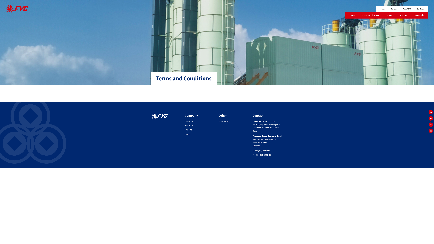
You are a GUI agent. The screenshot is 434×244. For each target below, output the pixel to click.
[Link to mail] (431, 131)
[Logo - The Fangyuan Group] (17, 9)
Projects (390, 15)
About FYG (407, 9)
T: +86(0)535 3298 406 (262, 155)
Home (352, 15)
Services (394, 9)
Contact (420, 9)
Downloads (419, 15)
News (383, 9)
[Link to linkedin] (431, 112)
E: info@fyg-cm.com (261, 150)
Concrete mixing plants (371, 15)
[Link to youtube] (431, 124)
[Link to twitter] (431, 118)
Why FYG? (404, 15)
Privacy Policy (224, 121)
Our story (189, 121)
